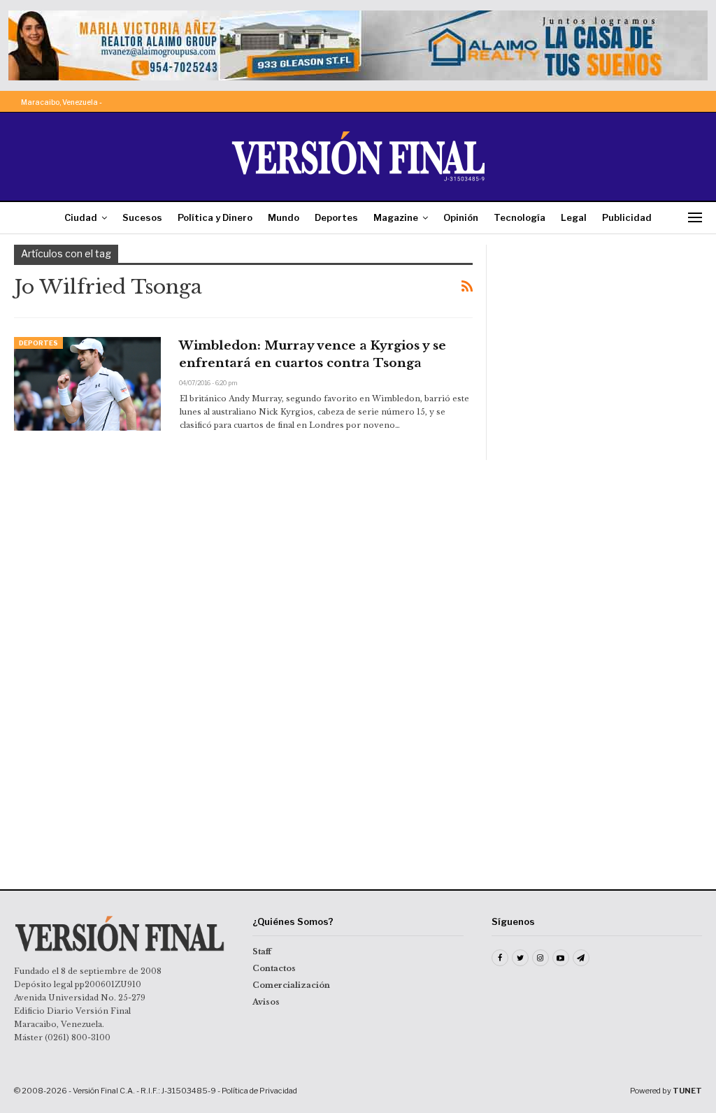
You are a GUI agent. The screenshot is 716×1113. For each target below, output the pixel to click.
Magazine (395, 217)
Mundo (283, 217)
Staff (261, 951)
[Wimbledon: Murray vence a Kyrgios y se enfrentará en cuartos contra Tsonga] (87, 384)
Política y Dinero (215, 217)
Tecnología (519, 217)
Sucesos (142, 217)
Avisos (266, 1002)
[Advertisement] (601, 332)
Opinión (460, 217)
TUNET (687, 1091)
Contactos (274, 968)
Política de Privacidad (259, 1091)
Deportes (336, 217)
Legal (574, 217)
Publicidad (627, 217)
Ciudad (80, 217)
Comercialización (291, 985)
